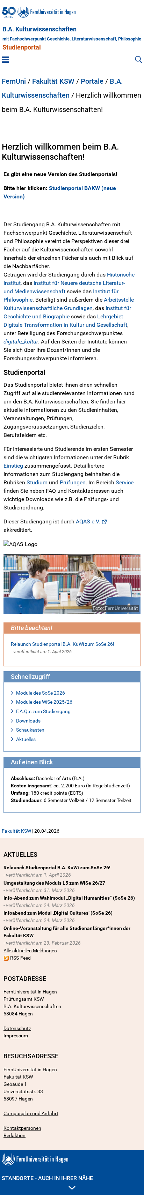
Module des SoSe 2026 (40, 693)
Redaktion (14, 1135)
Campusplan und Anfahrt (30, 1113)
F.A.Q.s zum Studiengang (43, 711)
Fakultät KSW (53, 81)
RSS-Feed (20, 958)
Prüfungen (73, 482)
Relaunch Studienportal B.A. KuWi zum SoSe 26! (62, 644)
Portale (92, 81)
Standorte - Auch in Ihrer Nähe (47, 1178)
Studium (37, 482)
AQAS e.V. (88, 521)
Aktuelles (26, 739)
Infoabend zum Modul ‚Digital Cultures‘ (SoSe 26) (58, 913)
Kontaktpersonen (22, 1128)
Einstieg (13, 465)
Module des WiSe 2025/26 (44, 702)
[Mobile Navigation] (5, 59)
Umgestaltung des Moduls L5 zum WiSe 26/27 (54, 883)
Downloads (28, 721)
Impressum (15, 1035)
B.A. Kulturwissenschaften (39, 29)
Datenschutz (17, 1028)
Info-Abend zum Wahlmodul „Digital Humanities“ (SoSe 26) (69, 898)
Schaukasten (30, 730)
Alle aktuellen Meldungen (30, 950)
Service (125, 482)
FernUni (14, 81)
